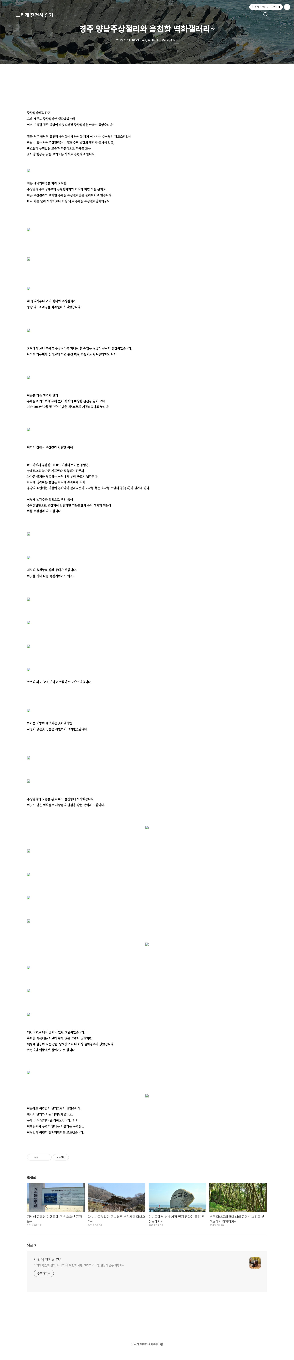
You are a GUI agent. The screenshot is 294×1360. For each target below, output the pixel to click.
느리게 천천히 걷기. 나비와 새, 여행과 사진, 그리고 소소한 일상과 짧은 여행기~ (79, 1265)
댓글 (31, 1245)
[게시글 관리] (47, 1157)
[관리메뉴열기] (287, 7)
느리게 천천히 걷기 (34, 15)
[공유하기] (42, 1157)
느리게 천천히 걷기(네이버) (147, 1344)
